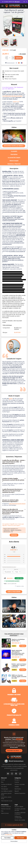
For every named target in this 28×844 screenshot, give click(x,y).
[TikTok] (20, 773)
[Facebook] (16, 773)
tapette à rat (16, 101)
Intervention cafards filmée (6, 797)
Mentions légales (19, 806)
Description (14, 154)
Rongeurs (17, 780)
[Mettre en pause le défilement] (24, 2)
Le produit (14, 151)
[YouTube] (8, 773)
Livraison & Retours (6, 806)
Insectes (17, 782)
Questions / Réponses (14, 164)
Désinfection (18, 788)
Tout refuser (7, 837)
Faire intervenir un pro (6, 800)
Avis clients (4, 786)
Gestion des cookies (20, 820)
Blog (2, 782)
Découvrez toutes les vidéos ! (14, 146)
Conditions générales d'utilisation (20, 813)
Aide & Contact (5, 813)
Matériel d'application (20, 793)
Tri (4, 569)
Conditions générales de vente (20, 809)
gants (10, 398)
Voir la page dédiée (14, 591)
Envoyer (14, 535)
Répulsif (17, 791)
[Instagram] (12, 773)
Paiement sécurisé (5, 808)
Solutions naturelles (20, 784)
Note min (16, 569)
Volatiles (17, 786)
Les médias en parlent (6, 791)
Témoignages (4, 788)
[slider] (7, 141)
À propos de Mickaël (6, 784)
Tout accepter (20, 837)
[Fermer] (26, 2)
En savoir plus (8, 834)
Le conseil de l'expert (14, 157)
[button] (2, 6)
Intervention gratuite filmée (6, 794)
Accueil (3, 780)
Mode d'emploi (14, 160)
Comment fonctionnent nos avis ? (9, 566)
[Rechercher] (22, 6)
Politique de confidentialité (18, 817)
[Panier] (26, 6)
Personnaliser (14, 841)
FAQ (2, 811)
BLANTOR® (17, 332)
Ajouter (18, 58)
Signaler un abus (20, 586)
